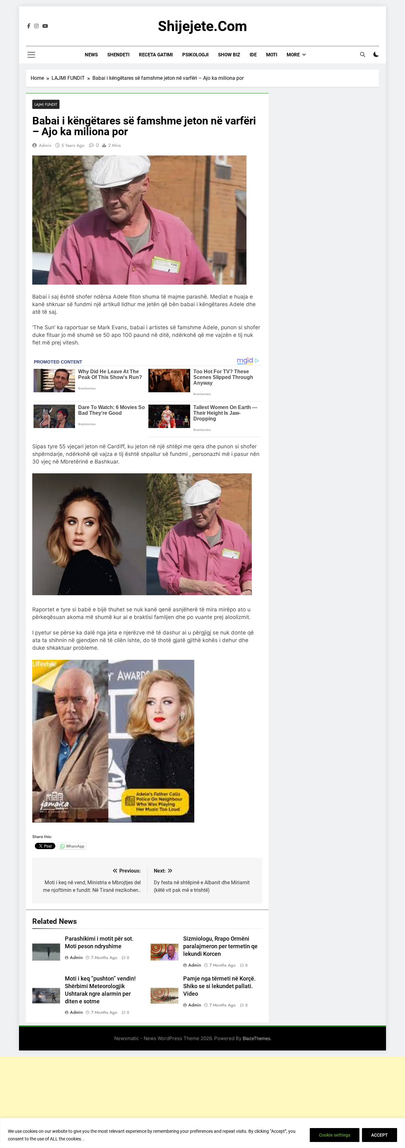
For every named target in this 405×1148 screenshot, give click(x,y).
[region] (202, 1133)
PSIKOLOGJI (195, 55)
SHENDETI (118, 55)
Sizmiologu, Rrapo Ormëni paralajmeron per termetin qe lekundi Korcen (220, 946)
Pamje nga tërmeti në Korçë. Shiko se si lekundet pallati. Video (219, 986)
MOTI (271, 55)
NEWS (91, 55)
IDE (253, 55)
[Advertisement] (202, 1101)
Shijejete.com (202, 26)
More (293, 55)
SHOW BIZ (229, 55)
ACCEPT (379, 1135)
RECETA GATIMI (156, 55)
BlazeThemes (256, 1038)
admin (45, 145)
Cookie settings (334, 1135)
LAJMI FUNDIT (45, 104)
